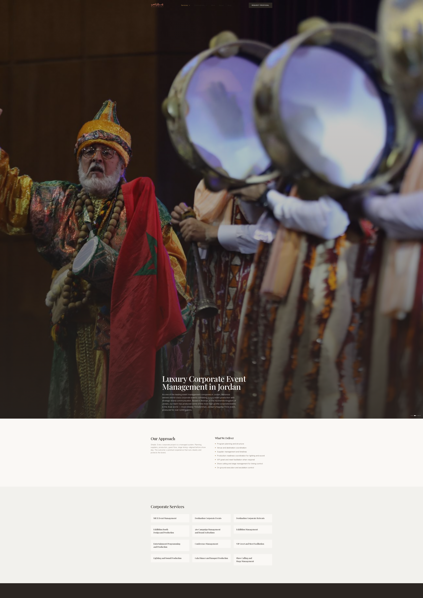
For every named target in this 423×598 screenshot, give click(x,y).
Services (184, 5)
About (221, 5)
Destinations (199, 5)
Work (213, 5)
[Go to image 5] (418, 415)
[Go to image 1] (411, 415)
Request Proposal (260, 5)
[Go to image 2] (413, 415)
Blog (229, 5)
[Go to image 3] (415, 415)
